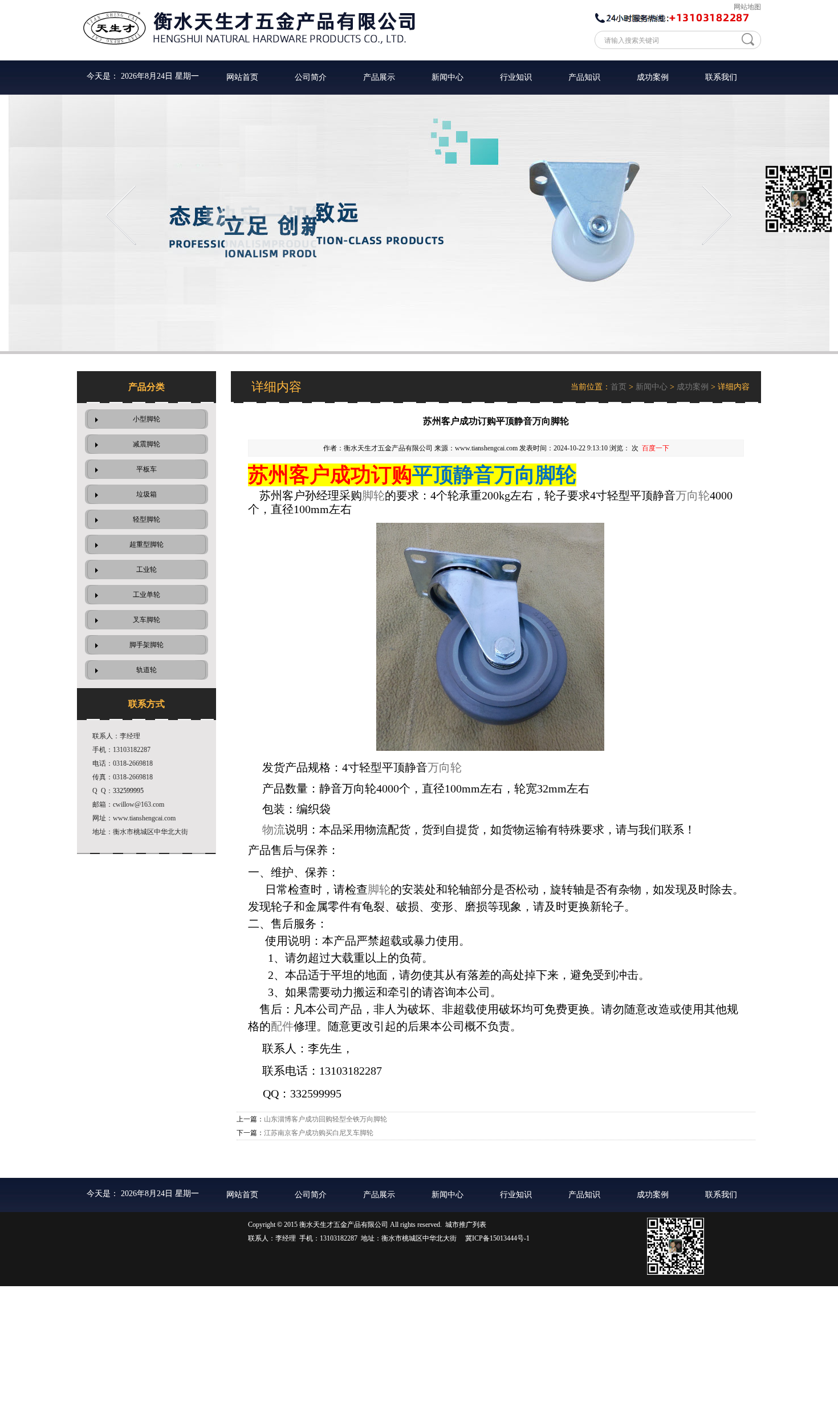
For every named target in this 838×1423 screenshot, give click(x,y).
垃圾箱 (146, 494)
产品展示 (379, 77)
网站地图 (747, 7)
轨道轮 (146, 670)
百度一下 (655, 448)
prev (120, 215)
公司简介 (311, 77)
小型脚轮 (146, 419)
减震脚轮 (146, 444)
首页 (619, 387)
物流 (273, 829)
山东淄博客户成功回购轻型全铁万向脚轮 (325, 1119)
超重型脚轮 (146, 544)
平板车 (146, 469)
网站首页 (242, 77)
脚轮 (373, 495)
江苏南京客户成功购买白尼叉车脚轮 (318, 1133)
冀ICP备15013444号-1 (497, 1238)
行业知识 (516, 77)
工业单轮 (146, 595)
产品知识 (584, 77)
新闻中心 (447, 77)
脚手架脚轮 (146, 645)
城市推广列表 (465, 1225)
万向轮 (693, 495)
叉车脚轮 (146, 620)
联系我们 (721, 77)
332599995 (128, 791)
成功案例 (653, 77)
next (717, 215)
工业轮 (146, 570)
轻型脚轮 (146, 519)
